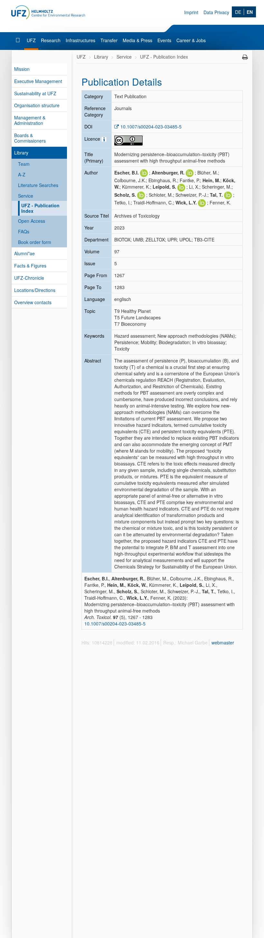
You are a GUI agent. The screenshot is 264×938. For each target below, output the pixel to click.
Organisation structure (37, 105)
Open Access (31, 221)
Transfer (109, 40)
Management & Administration (29, 120)
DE (238, 12)
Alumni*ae (24, 253)
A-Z (21, 174)
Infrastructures (80, 40)
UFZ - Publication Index (40, 208)
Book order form (34, 242)
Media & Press (137, 40)
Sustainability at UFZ (35, 93)
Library (21, 152)
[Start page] (18, 40)
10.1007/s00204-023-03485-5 (151, 126)
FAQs (23, 231)
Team (24, 164)
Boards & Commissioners (30, 138)
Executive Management (38, 81)
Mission (22, 69)
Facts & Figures (30, 265)
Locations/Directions (34, 290)
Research (51, 40)
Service (25, 195)
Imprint (191, 12)
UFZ (31, 40)
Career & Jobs (191, 40)
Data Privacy (216, 12)
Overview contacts (33, 302)
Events (164, 40)
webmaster (223, 642)
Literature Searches (38, 185)
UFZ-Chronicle (29, 278)
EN (250, 12)
